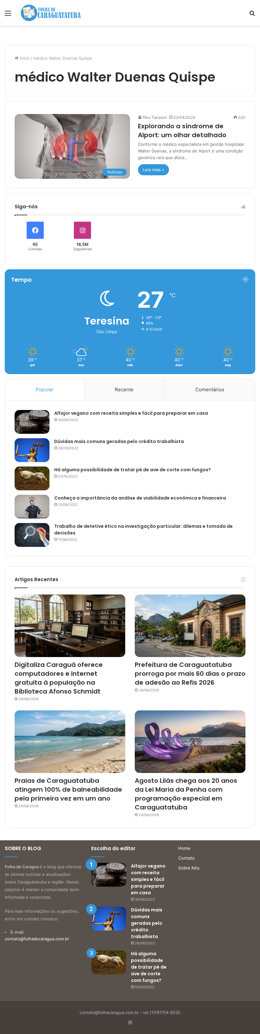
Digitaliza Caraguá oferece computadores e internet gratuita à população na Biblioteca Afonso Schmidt (59, 678)
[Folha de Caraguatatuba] (51, 12)
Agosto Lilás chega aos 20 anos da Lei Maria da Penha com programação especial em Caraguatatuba (186, 794)
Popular (44, 389)
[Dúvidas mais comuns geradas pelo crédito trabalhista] (32, 450)
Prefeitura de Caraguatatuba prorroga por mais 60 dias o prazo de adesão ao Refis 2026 (190, 673)
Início (24, 58)
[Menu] (8, 15)
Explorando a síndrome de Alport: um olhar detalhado (182, 130)
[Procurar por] (252, 15)
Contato (186, 858)
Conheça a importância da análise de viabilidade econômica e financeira (140, 498)
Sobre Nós (188, 867)
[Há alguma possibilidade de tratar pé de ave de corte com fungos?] (32, 478)
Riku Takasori (155, 117)
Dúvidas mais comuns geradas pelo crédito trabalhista (119, 441)
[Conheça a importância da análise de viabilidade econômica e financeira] (32, 507)
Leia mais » (153, 169)
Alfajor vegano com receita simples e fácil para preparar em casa (131, 413)
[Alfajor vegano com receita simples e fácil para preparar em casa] (32, 422)
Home (184, 848)
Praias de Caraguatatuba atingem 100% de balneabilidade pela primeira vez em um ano (68, 789)
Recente (124, 389)
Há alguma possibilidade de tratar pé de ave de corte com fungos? (132, 470)
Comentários (209, 389)
